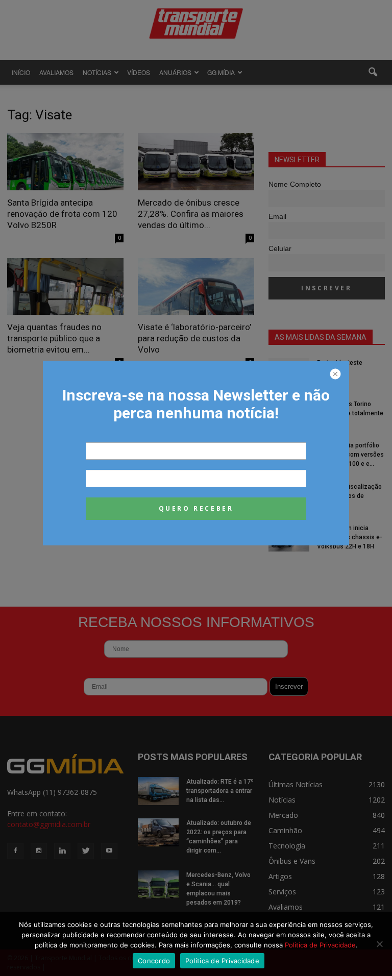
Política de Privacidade (320, 945)
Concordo (154, 961)
